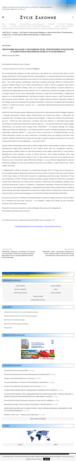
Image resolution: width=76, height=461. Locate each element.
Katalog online (38, 296)
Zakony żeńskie (56, 285)
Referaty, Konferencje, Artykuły (16, 324)
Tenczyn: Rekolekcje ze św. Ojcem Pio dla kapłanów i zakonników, (26, 382)
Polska (20, 444)
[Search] (73, 17)
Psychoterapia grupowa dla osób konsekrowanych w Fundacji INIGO (26, 374)
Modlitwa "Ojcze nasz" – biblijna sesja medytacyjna (21, 415)
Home (3, 24)
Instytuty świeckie (20, 289)
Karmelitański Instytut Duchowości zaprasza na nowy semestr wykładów (28, 400)
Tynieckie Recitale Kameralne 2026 (16, 370)
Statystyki (8, 328)
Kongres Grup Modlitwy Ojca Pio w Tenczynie (19, 378)
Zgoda (46, 459)
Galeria (6, 426)
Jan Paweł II (51, 24)
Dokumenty (13, 24)
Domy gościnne (55, 292)
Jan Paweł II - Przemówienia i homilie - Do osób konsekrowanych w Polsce (31, 26)
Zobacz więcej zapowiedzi (38, 418)
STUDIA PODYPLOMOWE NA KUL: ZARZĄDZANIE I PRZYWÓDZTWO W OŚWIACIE (30, 390)
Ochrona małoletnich (38, 299)
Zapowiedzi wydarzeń (12, 366)
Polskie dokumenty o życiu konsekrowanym (20, 316)
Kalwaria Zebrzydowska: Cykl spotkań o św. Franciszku (22, 386)
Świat (55, 444)
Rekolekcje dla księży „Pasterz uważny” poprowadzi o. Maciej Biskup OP (28, 404)
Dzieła (56, 289)
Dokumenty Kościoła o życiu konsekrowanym (32, 24)
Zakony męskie (20, 285)
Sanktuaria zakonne (20, 292)
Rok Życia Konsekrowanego (14, 320)
